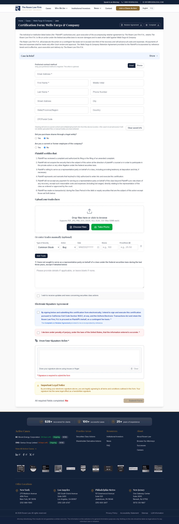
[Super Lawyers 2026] (95, 469)
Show (152, 56)
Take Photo (103, 227)
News (96, 8)
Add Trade (41, 256)
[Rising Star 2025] (158, 469)
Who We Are (60, 8)
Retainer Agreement (131, 25)
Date (79, 243)
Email (131, 65)
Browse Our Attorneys (146, 441)
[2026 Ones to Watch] (133, 469)
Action (63, 243)
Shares (104, 243)
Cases (48, 8)
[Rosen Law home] (28, 8)
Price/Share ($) (125, 243)
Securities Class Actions (85, 437)
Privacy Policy (111, 513)
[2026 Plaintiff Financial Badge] (45, 469)
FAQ (108, 445)
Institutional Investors (81, 8)
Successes (141, 445)
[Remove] (141, 246)
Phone (139, 65)
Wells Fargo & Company (42, 21)
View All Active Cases (25, 449)
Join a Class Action (128, 8)
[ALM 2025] (58, 469)
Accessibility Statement (129, 513)
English (145, 8)
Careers (140, 450)
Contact (108, 8)
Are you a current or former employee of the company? (59, 144)
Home (20, 21)
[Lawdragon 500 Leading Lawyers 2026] (146, 469)
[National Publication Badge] (83, 469)
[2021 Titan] (20, 469)
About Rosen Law (144, 437)
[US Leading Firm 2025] (120, 469)
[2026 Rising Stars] (33, 469)
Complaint (152, 25)
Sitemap (145, 513)
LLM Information (157, 513)
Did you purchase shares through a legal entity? (56, 134)
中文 (151, 8)
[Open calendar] (98, 247)
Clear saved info (135, 128)
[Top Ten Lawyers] (108, 469)
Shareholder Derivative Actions (88, 441)
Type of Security (43, 243)
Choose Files (79, 227)
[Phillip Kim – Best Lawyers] (71, 469)
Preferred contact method (46, 64)
